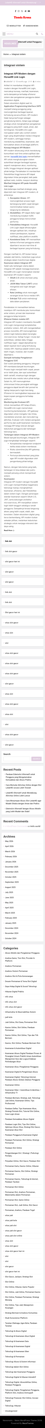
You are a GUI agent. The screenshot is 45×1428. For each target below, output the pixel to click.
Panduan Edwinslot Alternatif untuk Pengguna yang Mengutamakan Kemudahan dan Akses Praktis (20, 777)
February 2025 (11, 918)
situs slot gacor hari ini (14, 1251)
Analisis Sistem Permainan (16, 971)
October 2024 (10, 938)
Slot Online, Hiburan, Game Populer (19, 1287)
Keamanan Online (12, 1085)
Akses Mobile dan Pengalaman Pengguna (22, 953)
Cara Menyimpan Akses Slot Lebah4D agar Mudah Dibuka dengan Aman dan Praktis (20, 3)
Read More (8, 530)
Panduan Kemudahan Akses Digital (19, 1119)
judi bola (8, 1017)
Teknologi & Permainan (14, 1357)
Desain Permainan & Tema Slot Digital (21, 981)
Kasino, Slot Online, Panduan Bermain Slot (22, 1043)
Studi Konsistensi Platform (16, 1318)
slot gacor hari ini (12, 561)
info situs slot (11, 1002)
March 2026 (10, 851)
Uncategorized (11, 1411)
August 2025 (10, 887)
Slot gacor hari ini (12, 612)
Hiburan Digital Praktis (14, 992)
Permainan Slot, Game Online (17, 1200)
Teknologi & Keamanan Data (17, 1341)
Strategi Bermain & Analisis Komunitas (21, 1313)
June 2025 (9, 897)
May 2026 (9, 841)
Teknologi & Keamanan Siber (17, 1351)
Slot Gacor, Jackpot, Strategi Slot (19, 1277)
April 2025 (9, 908)
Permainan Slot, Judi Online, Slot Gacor (21, 1205)
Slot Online (9, 1282)
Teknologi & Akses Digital (16, 1331)
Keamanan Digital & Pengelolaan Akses (21, 1072)
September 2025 (12, 882)
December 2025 (11, 867)
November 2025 (11, 872)
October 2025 (10, 877)
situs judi (9, 1215)
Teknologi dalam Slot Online (17, 1367)
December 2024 (11, 928)
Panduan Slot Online (13, 1148)
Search (6, 754)
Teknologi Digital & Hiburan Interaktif (20, 1377)
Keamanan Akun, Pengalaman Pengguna (21, 1067)
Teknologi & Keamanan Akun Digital (20, 1336)
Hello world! (35, 826)
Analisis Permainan (13, 966)
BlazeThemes (28, 1423)
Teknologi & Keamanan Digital (17, 1346)
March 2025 (10, 913)
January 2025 (10, 923)
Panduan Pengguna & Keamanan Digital (21, 1135)
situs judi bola (11, 1220)
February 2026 (11, 856)
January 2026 (10, 862)
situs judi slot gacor (13, 1231)
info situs (9, 997)
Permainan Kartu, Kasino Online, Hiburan (22, 1166)
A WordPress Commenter (16, 826)
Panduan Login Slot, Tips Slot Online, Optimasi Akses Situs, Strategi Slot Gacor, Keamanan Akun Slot (22, 1127)
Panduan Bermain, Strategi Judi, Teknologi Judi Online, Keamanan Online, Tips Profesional (22, 1101)
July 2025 (9, 892)
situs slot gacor (11, 623)
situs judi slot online (13, 1236)
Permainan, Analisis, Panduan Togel (20, 1210)
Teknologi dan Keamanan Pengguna (20, 1372)
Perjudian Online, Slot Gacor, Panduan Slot (22, 1161)
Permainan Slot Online (14, 1187)
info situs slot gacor (13, 1007)
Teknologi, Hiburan (13, 1406)
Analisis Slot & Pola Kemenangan (19, 976)
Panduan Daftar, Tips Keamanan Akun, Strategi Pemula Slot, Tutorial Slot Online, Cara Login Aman (22, 1111)
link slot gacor (11, 551)
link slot (8, 592)
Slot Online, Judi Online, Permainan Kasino (22, 1292)
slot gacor (9, 572)
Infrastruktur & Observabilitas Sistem (20, 1012)
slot (6, 643)
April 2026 (9, 846)
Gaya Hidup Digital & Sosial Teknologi (21, 986)
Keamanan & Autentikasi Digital (18, 1048)
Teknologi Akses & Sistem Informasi (20, 1362)
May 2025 (9, 902)
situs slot (9, 633)
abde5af (9, 81)
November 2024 (11, 933)
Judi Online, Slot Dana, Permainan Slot (21, 1022)
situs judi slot (10, 1225)
